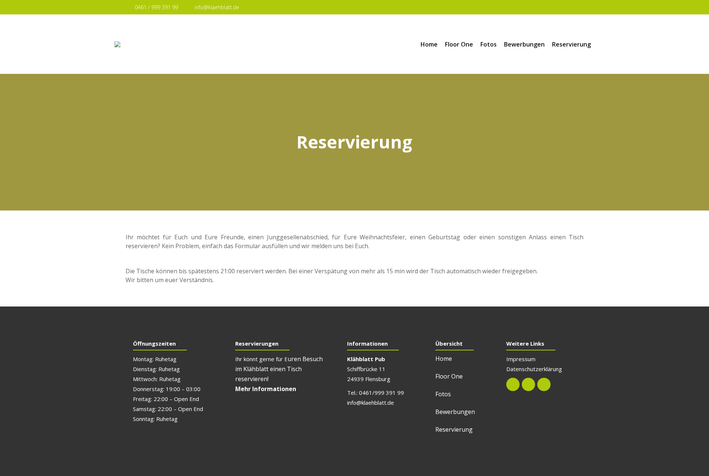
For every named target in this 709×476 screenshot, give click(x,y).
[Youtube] (544, 384)
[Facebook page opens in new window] (563, 7)
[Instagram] (528, 384)
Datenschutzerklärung (534, 369)
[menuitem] (429, 44)
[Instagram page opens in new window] (576, 7)
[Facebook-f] (513, 384)
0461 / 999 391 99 (156, 7)
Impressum (520, 359)
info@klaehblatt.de (217, 7)
